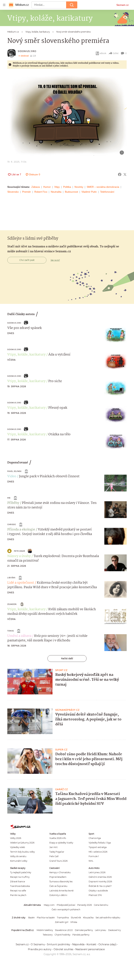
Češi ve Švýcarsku (58, 886)
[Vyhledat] (71, 4)
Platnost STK (95, 895)
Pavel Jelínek (14, 471)
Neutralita (56, 191)
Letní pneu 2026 (97, 872)
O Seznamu (38, 944)
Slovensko (13, 191)
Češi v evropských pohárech (66, 909)
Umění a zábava (19, 636)
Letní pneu (100, 930)
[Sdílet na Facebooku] (119, 174)
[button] (67, 115)
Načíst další (67, 658)
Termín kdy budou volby (22, 851)
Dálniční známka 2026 (100, 877)
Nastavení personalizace (90, 949)
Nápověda (78, 944)
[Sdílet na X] (125, 174)
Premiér (26, 191)
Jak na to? (55, 260)
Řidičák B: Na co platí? (100, 886)
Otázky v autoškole (98, 890)
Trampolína (63, 917)
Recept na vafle (18, 890)
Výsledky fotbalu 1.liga (100, 842)
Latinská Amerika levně (61, 890)
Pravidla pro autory (39, 949)
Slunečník (76, 917)
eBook (103, 53)
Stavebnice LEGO (64, 930)
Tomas (10, 631)
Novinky (79, 186)
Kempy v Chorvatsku (60, 872)
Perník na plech (18, 895)
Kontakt (91, 944)
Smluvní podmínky (58, 944)
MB (8, 498)
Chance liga (95, 838)
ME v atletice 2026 (98, 851)
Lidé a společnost (20, 582)
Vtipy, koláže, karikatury (26, 354)
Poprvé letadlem (57, 877)
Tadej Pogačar (56, 851)
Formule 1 (94, 856)
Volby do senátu (18, 856)
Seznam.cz (122, 4)
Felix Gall (53, 856)
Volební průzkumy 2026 (22, 842)
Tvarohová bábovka (20, 886)
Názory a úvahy (19, 556)
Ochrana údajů (107, 944)
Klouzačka (88, 917)
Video (11, 476)
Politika (67, 186)
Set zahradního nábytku (108, 917)
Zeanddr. (12, 604)
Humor (47, 186)
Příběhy (13, 503)
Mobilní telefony (45, 930)
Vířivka (73, 922)
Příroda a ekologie (21, 529)
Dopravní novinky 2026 (100, 881)
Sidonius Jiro (27, 51)
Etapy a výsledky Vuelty (61, 842)
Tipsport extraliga (98, 847)
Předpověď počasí (66, 905)
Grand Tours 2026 (58, 861)
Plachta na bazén (46, 917)
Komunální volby (18, 861)
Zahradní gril (61, 922)
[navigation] (4, 5)
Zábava (35, 186)
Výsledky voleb (17, 847)
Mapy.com (49, 905)
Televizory (48, 934)
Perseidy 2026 (84, 905)
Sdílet (116, 53)
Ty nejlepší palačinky (20, 872)
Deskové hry (114, 930)
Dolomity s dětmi (58, 895)
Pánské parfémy (80, 934)
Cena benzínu (101, 905)
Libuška (11, 578)
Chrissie (11, 524)
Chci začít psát (27, 260)
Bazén (31, 917)
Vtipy (57, 186)
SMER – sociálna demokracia (103, 186)
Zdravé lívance (17, 881)
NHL (91, 861)
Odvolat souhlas (63, 949)
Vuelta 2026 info (57, 838)
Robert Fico (40, 191)
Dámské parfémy (84, 930)
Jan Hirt (53, 847)
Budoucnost (71, 191)
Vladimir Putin (89, 191)
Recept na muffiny (19, 877)
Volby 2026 (15, 838)
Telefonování (107, 191)
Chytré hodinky (62, 934)
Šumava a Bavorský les (61, 881)
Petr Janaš (19, 551)
